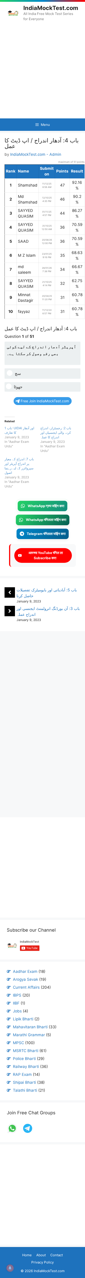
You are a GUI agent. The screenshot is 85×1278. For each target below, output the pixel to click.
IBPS (17, 995)
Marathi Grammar (29, 1035)
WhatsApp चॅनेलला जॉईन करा (46, 520)
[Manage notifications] (10, 1268)
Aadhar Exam (25, 971)
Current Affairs (26, 987)
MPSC (18, 1043)
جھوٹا (18, 386)
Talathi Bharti (25, 1090)
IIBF (16, 1003)
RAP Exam (22, 1074)
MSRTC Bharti (25, 1050)
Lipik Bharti (23, 1019)
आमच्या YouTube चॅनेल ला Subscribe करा (45, 555)
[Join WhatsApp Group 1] (13, 1132)
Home (27, 1255)
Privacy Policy (42, 1262)
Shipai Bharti (24, 1082)
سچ (18, 373)
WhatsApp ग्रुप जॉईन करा (46, 506)
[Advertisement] (42, 69)
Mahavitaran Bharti (30, 1027)
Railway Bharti (26, 1066)
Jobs (17, 1011)
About (41, 1255)
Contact (56, 1255)
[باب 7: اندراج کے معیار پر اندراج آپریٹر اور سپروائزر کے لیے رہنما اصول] (22, 473)
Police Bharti (24, 1058)
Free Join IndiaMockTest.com (45, 401)
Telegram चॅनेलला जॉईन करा (46, 534)
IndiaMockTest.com (50, 8)
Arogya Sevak (25, 979)
